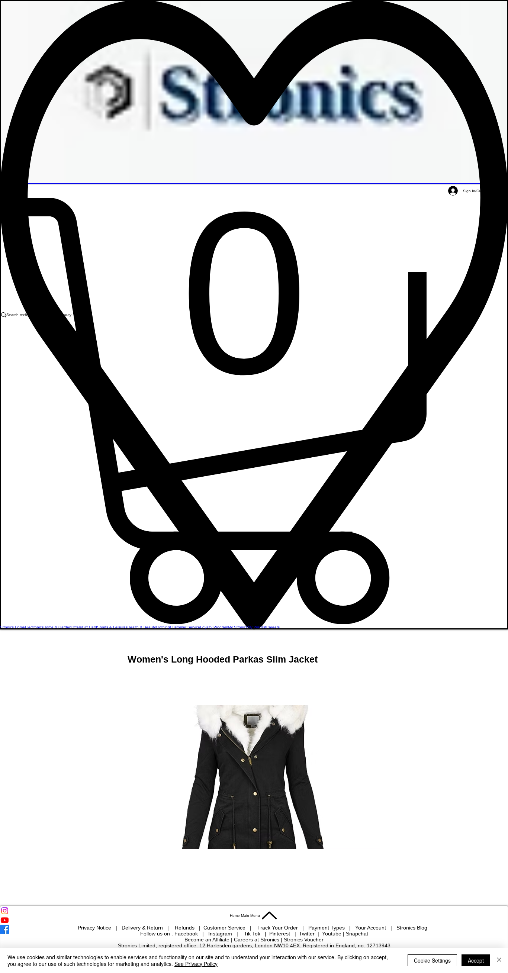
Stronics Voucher (304, 940)
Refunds (185, 928)
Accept (476, 960)
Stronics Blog (411, 928)
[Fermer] (499, 960)
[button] (254, 411)
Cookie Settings (432, 960)
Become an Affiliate (206, 940)
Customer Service (225, 928)
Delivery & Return (143, 928)
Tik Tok (253, 934)
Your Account (372, 928)
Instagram (221, 934)
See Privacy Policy (196, 963)
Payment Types (327, 928)
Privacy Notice (94, 928)
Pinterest (280, 934)
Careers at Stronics (256, 940)
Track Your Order (277, 928)
